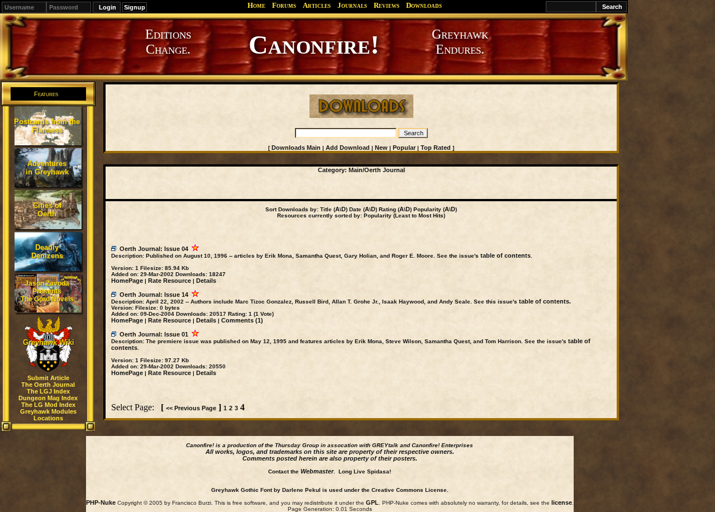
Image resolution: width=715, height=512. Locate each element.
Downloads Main (296, 147)
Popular (404, 147)
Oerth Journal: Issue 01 (154, 334)
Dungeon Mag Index (48, 398)
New (381, 147)
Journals (352, 5)
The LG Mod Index (48, 404)
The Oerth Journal (48, 384)
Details (206, 280)
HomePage (127, 280)
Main (356, 170)
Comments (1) (242, 320)
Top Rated (436, 147)
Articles (317, 5)
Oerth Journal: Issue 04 (154, 248)
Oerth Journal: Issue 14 (154, 294)
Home (256, 5)
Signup (134, 7)
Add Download (348, 147)
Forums (284, 5)
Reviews (386, 5)
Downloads (424, 5)
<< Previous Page (191, 408)
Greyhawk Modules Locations (48, 414)
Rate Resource (169, 280)
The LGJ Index (48, 391)
